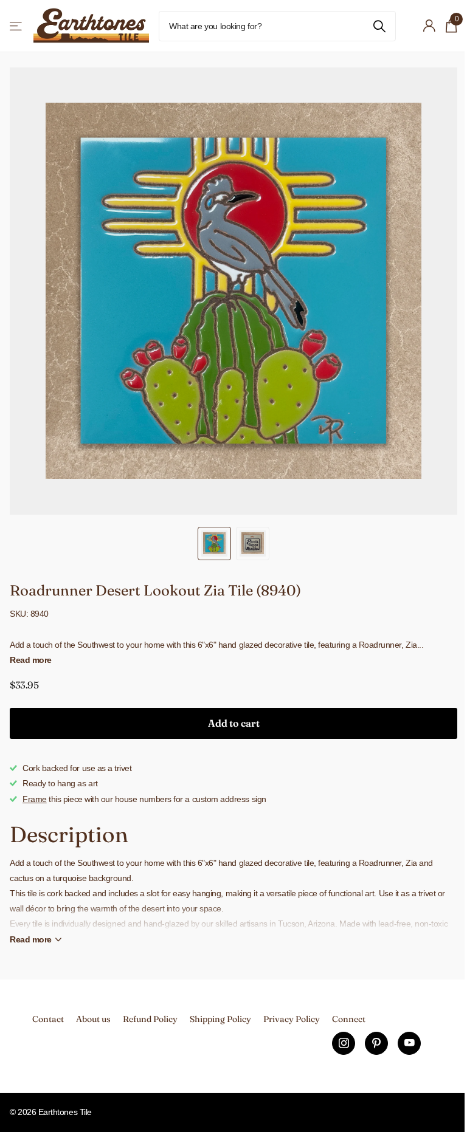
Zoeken (379, 26)
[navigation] (214, 543)
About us (93, 1019)
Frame (34, 799)
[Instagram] (343, 1043)
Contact (48, 1019)
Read (31, 939)
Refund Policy (150, 1019)
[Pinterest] (376, 1043)
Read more (31, 660)
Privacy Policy (291, 1019)
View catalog (17, 26)
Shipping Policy (220, 1019)
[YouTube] (409, 1043)
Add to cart (234, 723)
